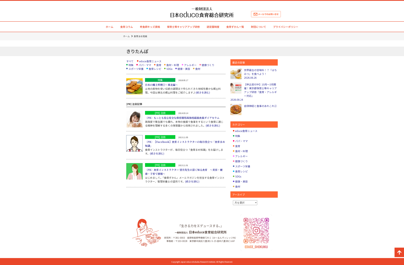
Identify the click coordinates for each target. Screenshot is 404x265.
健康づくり (208, 65)
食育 (158, 65)
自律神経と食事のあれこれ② (260, 106)
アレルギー (190, 65)
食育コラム (126, 27)
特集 (131, 65)
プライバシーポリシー (285, 27)
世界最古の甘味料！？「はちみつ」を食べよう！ (260, 73)
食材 (197, 69)
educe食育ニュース (150, 61)
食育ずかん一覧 (235, 27)
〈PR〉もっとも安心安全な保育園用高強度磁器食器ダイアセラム (182, 118)
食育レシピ (155, 69)
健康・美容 (184, 69)
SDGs (169, 69)
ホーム (109, 27)
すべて (130, 61)
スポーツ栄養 (136, 69)
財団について (258, 27)
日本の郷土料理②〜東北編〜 (161, 85)
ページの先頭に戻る (399, 252)
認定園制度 (213, 27)
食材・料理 (172, 65)
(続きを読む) (203, 92)
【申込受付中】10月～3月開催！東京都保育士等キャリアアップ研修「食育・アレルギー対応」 (253, 91)
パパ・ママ (145, 65)
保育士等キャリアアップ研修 (183, 27)
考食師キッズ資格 (150, 27)
